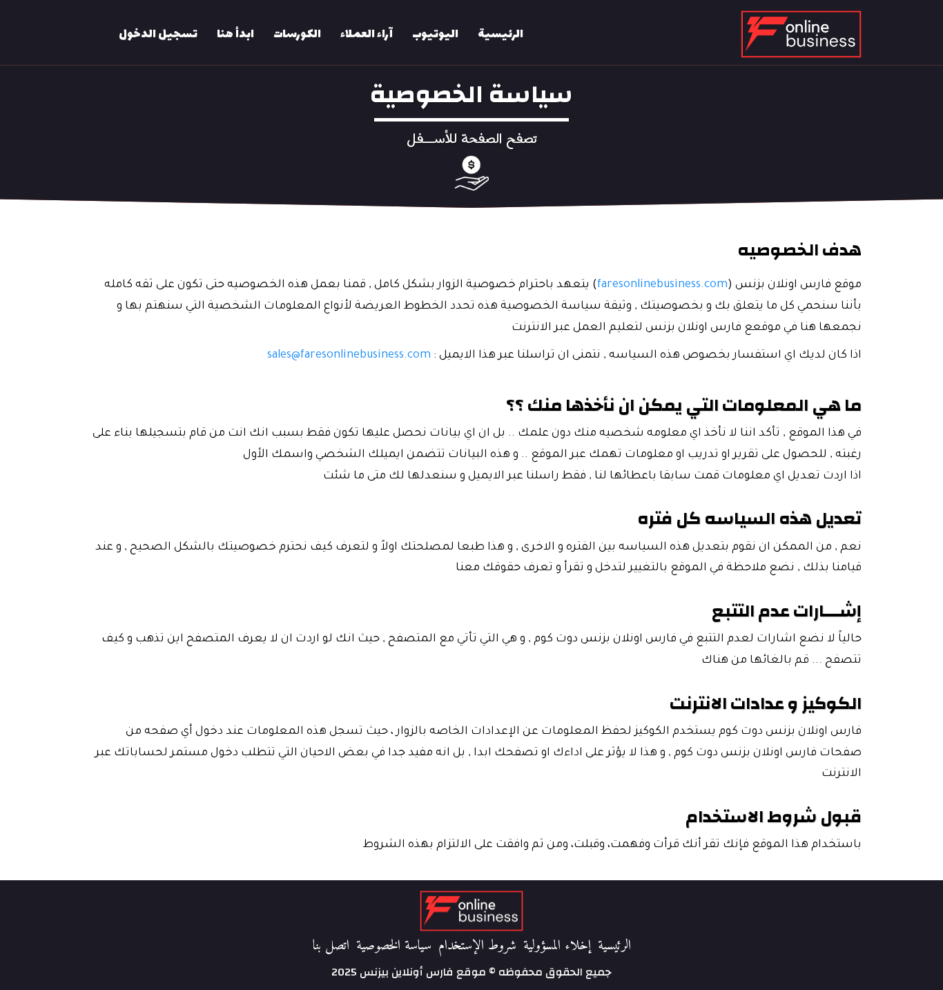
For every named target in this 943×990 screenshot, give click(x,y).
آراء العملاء (366, 34)
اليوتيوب (435, 34)
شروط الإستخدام (477, 946)
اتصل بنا (331, 946)
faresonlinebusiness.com (662, 285)
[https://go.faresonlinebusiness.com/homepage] (724, 34)
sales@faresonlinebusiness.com (349, 355)
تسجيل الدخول (158, 34)
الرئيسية (500, 34)
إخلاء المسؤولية (557, 946)
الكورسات (297, 34)
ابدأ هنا (235, 34)
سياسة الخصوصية (393, 946)
